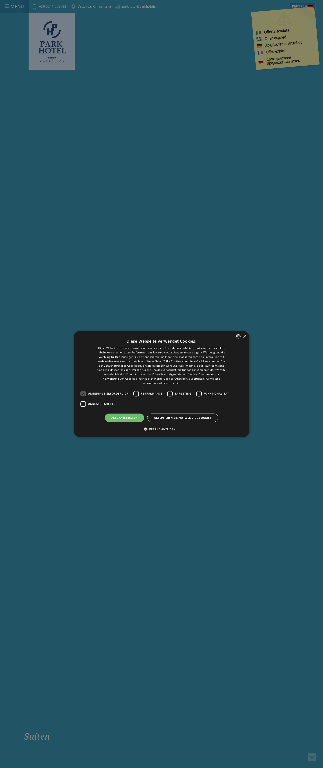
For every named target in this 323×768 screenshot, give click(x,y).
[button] (161, 429)
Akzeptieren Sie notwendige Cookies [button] (182, 417)
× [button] (244, 336)
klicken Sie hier (171, 383)
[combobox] (238, 336)
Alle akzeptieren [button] (124, 417)
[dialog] (161, 384)
